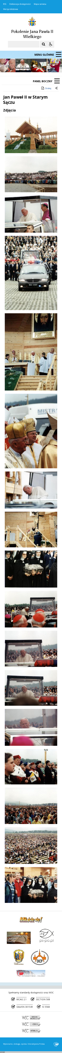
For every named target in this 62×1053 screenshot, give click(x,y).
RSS (4, 4)
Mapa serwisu (40, 4)
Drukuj (48, 88)
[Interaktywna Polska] (56, 1044)
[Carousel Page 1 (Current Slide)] (31, 66)
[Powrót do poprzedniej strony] (56, 88)
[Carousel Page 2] (34, 66)
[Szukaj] (43, 44)
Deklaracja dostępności (20, 4)
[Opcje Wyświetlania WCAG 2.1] (50, 44)
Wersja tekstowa (10, 9)
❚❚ (6, 66)
